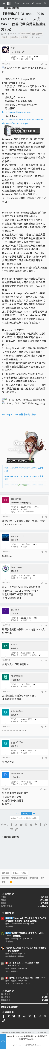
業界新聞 (9, 941)
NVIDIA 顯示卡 (11, 971)
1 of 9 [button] (17, 813)
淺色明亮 (5, 873)
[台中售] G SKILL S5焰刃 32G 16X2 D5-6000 (25, 978)
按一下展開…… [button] (24, 485)
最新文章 (9, 913)
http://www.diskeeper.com (17, 112)
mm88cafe (43, 906)
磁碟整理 (24, 37)
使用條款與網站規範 (19, 878)
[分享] (42, 64)
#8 (46, 726)
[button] (4, 3)
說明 (42, 878)
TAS (4, 33)
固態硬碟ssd (37, 33)
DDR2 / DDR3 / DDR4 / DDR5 (17, 983)
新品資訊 (9, 926)
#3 (46, 552)
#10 (45, 789)
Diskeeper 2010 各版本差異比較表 (19, 414)
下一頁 (25, 813)
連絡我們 (5, 878)
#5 (46, 625)
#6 (46, 660)
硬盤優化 (5, 37)
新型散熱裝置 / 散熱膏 (14, 956)
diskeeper (25, 33)
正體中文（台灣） (20, 873)
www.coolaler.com (26, 511)
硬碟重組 (15, 37)
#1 (46, 64)
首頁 (3, 882)
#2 (46, 517)
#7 (46, 692)
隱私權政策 (34, 878)
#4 (46, 583)
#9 (46, 758)
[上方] (8, 882)
